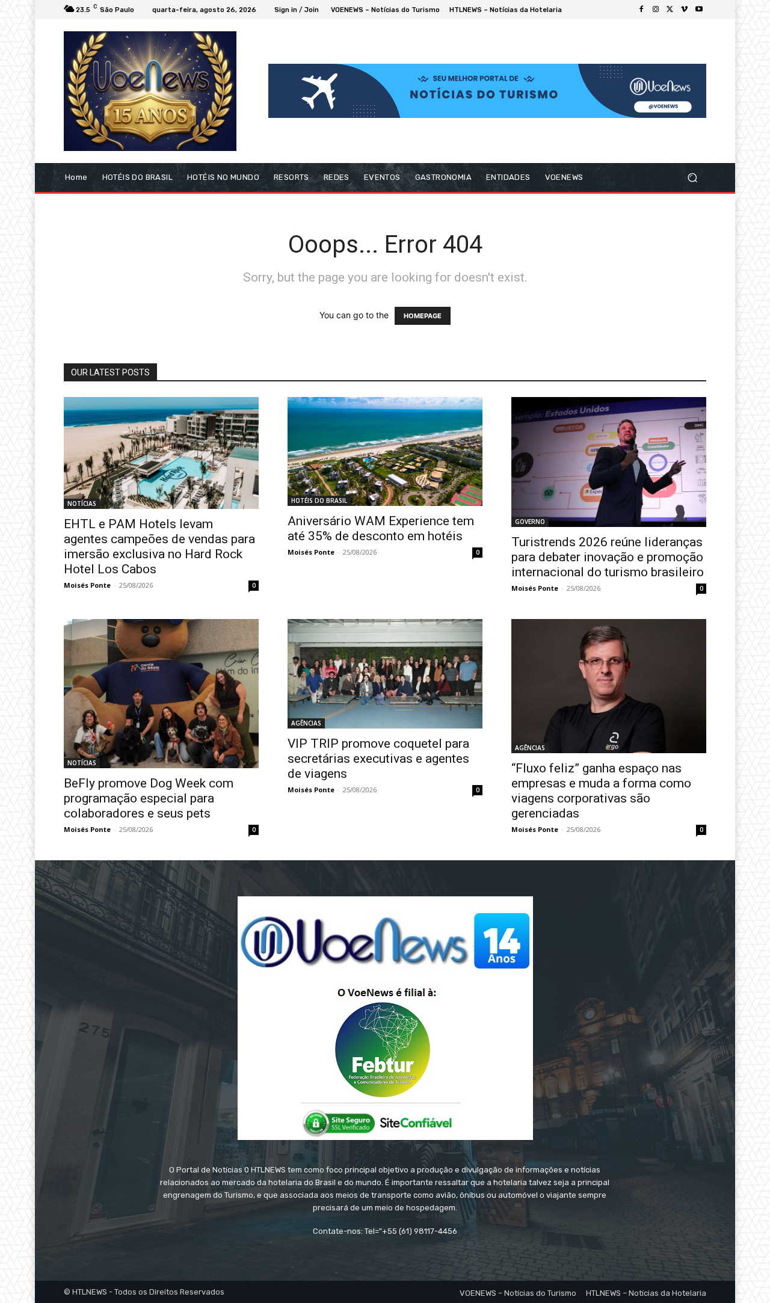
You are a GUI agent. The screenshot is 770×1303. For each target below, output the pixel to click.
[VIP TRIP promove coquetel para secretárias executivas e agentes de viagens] (385, 674)
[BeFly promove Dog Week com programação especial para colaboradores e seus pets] (161, 693)
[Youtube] (699, 9)
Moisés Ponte (87, 585)
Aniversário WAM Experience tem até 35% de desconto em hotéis (381, 528)
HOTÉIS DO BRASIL (319, 500)
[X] (670, 9)
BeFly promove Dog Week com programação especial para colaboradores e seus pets (148, 798)
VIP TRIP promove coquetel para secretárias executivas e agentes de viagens (378, 758)
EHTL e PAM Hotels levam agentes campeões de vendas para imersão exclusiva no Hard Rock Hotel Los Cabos (159, 546)
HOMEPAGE (423, 316)
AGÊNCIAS (306, 723)
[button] (692, 177)
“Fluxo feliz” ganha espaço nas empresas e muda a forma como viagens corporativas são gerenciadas (601, 791)
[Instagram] (655, 9)
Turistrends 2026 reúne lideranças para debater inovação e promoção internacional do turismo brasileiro (607, 557)
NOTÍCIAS (81, 503)
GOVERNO (530, 521)
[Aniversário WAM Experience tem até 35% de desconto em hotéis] (385, 452)
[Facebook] (641, 9)
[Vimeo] (684, 9)
